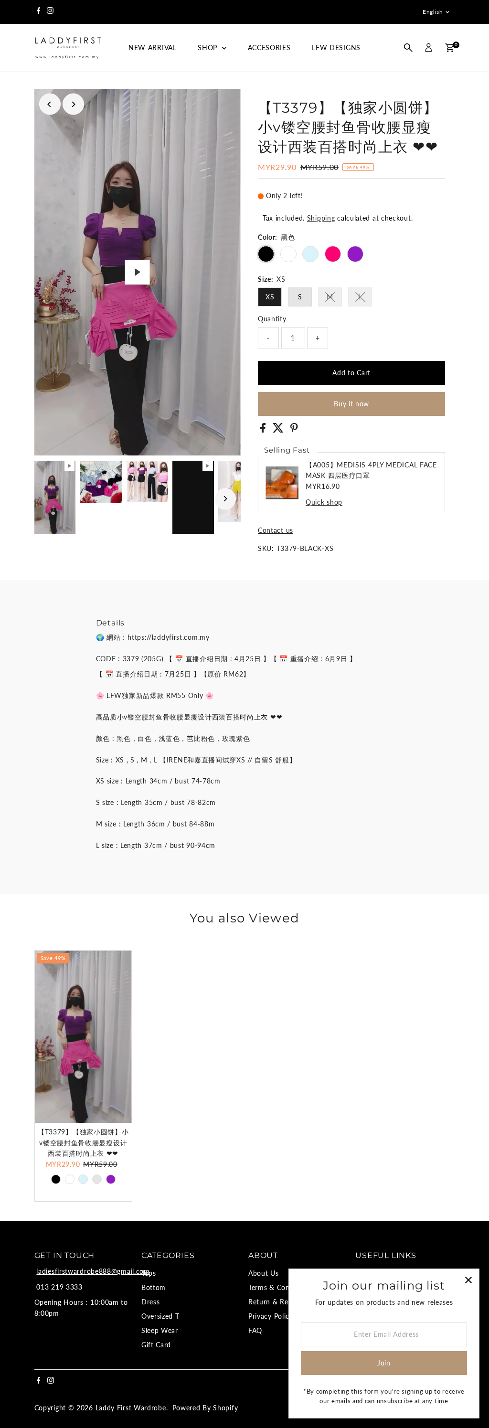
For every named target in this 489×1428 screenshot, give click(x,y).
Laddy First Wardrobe (131, 1408)
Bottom (153, 1287)
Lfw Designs (336, 47)
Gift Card (156, 1345)
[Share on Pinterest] (294, 430)
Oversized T (160, 1316)
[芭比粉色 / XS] (97, 1179)
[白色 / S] (69, 1179)
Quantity (272, 319)
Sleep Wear (159, 1330)
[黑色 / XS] (56, 1179)
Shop (209, 47)
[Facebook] (38, 11)
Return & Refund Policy (286, 1302)
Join (384, 1363)
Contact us (275, 530)
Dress (150, 1302)
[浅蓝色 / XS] (83, 1179)
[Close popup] (468, 1279)
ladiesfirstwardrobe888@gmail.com (92, 1271)
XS (270, 297)
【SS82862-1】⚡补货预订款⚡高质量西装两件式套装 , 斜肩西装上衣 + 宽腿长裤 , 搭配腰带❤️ (113, 1379)
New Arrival (152, 47)
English (433, 11)
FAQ (255, 1330)
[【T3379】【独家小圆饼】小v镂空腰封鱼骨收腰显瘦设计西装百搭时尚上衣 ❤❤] (83, 1037)
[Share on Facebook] (264, 430)
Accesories (269, 47)
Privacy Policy (270, 1316)
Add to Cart (351, 373)
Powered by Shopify (205, 1408)
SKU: (266, 548)
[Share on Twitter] (279, 430)
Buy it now (351, 404)
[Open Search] (408, 47)
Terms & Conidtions (280, 1287)
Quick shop (324, 502)
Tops (148, 1273)
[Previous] (50, 104)
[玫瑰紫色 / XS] (111, 1179)
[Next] (73, 104)
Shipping (321, 218)
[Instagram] (50, 11)
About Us (263, 1273)
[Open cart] (450, 47)
